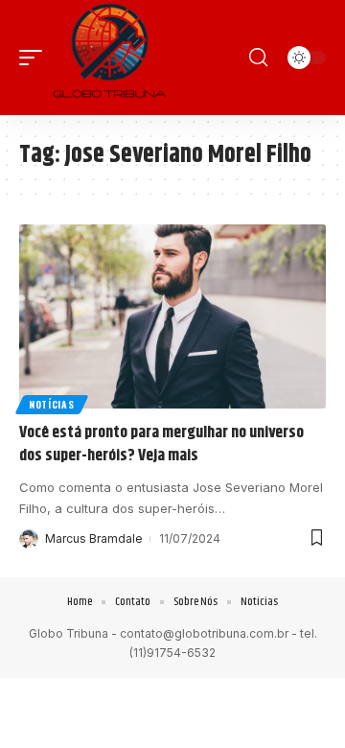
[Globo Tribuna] (109, 57)
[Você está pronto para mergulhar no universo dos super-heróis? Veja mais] (172, 316)
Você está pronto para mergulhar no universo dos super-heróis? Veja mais (161, 444)
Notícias (52, 404)
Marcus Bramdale (94, 538)
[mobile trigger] (35, 57)
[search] (258, 57)
